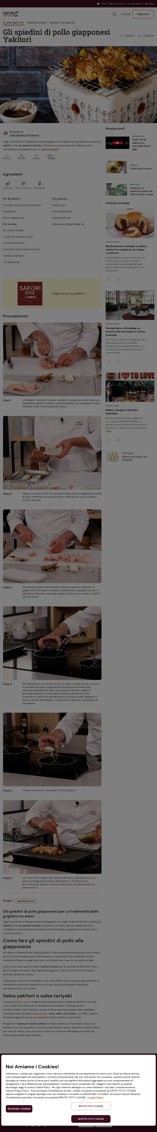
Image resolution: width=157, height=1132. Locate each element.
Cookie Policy (95, 1097)
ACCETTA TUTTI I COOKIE (91, 1119)
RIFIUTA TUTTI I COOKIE (91, 1106)
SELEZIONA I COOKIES (19, 1108)
